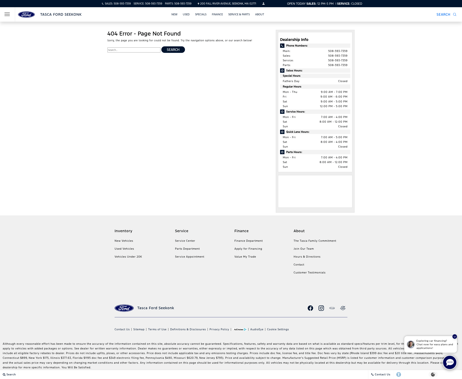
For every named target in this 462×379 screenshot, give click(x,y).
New (174, 14)
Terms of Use (157, 329)
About (259, 14)
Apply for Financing (248, 248)
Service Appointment (189, 256)
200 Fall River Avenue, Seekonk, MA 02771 (228, 3)
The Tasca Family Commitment (315, 240)
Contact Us (122, 329)
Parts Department (187, 248)
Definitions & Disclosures (188, 329)
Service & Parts (239, 14)
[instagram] (321, 308)
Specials (200, 14)
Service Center (185, 240)
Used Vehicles (124, 248)
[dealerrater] (342, 308)
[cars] (332, 308)
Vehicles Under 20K (128, 256)
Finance (217, 14)
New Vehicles (124, 240)
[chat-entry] (450, 362)
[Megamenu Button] (7, 14)
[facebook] (310, 308)
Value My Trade (245, 256)
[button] (449, 14)
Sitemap (139, 329)
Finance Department (248, 240)
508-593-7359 (338, 51)
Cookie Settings (278, 329)
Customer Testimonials (310, 272)
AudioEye (256, 329)
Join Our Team (304, 248)
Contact (299, 264)
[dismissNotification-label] (454, 336)
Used (186, 14)
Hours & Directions (307, 256)
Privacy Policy (219, 329)
